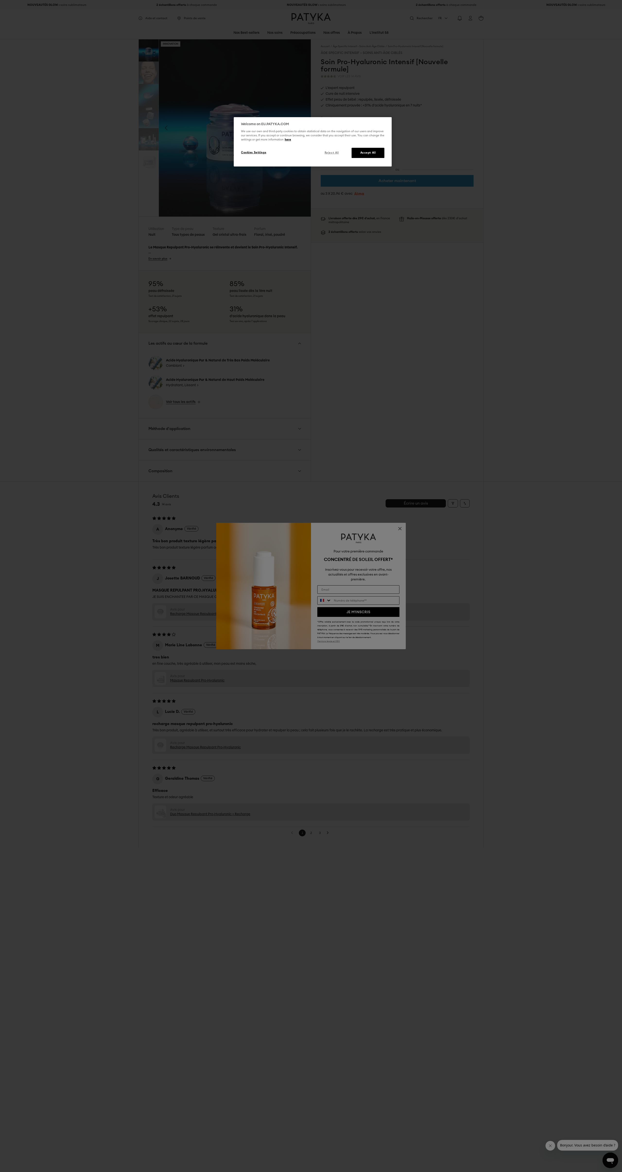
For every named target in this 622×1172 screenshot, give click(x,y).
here (288, 139)
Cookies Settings (253, 152)
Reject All (332, 152)
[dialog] (313, 142)
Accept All (368, 152)
